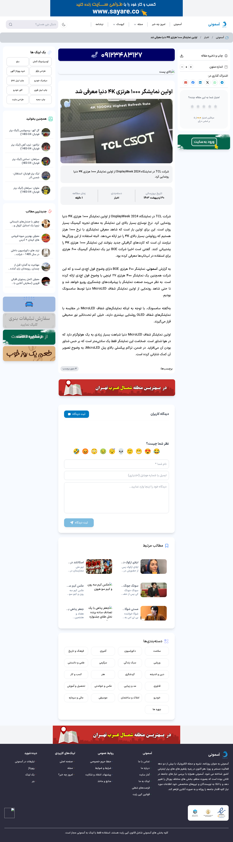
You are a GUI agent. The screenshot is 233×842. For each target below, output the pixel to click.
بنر (33, 781)
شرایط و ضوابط (103, 768)
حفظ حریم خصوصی (100, 762)
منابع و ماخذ (104, 781)
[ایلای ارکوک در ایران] (144, 566)
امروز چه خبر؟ (65, 775)
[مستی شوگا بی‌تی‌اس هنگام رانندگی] (144, 613)
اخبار (206, 37)
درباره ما (145, 768)
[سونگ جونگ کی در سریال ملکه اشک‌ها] (144, 589)
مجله (70, 768)
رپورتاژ (31, 768)
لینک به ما (144, 781)
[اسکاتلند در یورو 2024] (89, 566)
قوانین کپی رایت (141, 794)
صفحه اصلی (66, 762)
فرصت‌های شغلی (141, 788)
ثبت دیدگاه (78, 414)
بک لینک (30, 775)
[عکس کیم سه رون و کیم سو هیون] (89, 589)
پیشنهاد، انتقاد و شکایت (98, 775)
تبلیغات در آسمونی (25, 762)
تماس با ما (144, 762)
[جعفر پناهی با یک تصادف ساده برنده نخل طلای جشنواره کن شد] (89, 613)
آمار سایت (144, 775)
